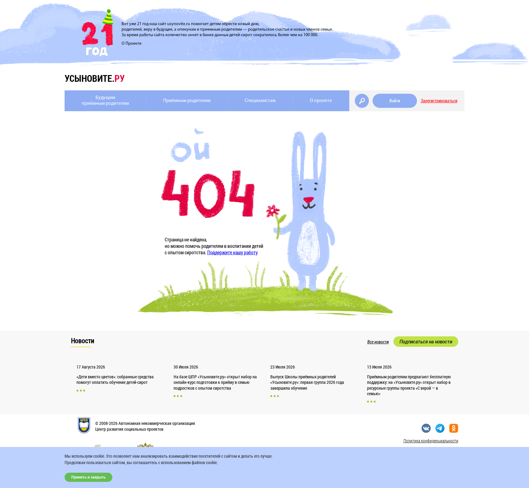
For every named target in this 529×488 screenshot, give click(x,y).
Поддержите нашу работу (232, 252)
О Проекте (131, 43)
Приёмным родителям (187, 100)
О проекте (321, 100)
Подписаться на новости (426, 342)
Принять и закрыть (88, 477)
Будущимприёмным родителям (105, 100)
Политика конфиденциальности (430, 441)
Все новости (378, 341)
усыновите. (95, 78)
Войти (394, 100)
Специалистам (260, 100)
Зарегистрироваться (439, 100)
